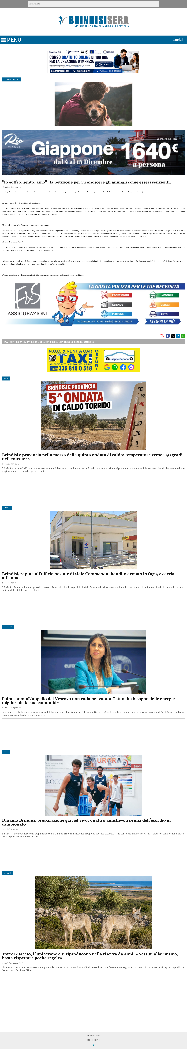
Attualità (7, 873)
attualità (89, 342)
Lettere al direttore (11, 79)
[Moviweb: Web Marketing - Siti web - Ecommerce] (93, 1048)
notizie (78, 342)
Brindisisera (66, 342)
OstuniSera (8, 627)
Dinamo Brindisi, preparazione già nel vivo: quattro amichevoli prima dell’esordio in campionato (86, 822)
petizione (45, 342)
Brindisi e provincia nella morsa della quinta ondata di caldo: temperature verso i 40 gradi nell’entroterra (92, 457)
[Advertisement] (93, 490)
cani (35, 342)
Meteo (6, 378)
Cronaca (7, 508)
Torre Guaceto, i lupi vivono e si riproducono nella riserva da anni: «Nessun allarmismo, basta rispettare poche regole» (90, 956)
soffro (13, 342)
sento (21, 342)
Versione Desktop (93, 1040)
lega (54, 342)
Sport (6, 752)
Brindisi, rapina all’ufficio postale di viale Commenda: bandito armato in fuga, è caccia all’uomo (88, 576)
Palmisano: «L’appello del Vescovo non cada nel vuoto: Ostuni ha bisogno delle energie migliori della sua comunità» (88, 700)
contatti (179, 40)
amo (29, 342)
